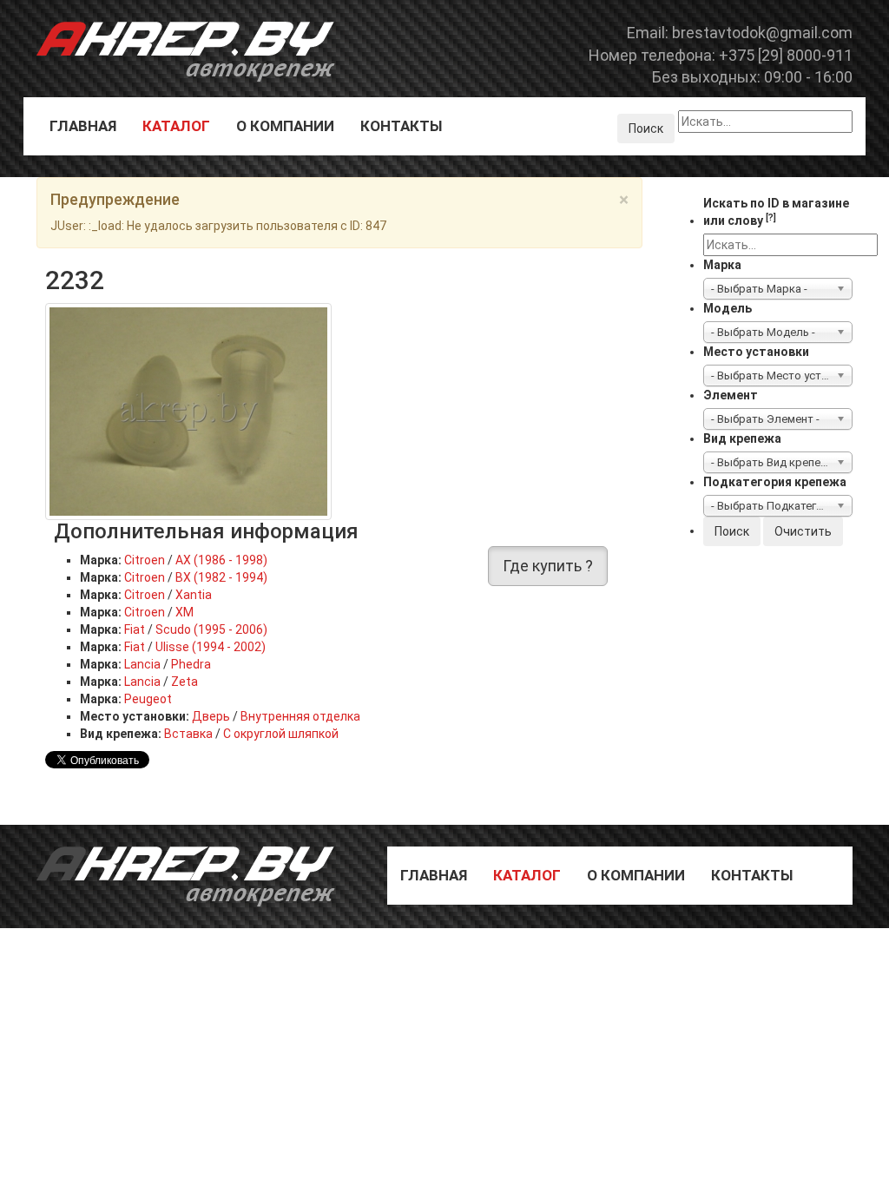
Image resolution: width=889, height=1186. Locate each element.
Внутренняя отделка (300, 716)
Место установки (756, 352)
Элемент (730, 395)
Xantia (193, 595)
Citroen (144, 560)
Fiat (134, 629)
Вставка (188, 734)
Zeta (184, 682)
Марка (722, 265)
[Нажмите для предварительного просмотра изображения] (188, 411)
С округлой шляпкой (281, 734)
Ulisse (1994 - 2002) (210, 647)
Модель (727, 308)
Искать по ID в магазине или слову (776, 211)
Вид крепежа (742, 438)
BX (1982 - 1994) (221, 577)
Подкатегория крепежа (774, 482)
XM (184, 612)
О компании (285, 126)
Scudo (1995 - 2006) (211, 629)
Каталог (176, 126)
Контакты (401, 126)
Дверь (211, 716)
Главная (82, 126)
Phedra (191, 664)
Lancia (142, 664)
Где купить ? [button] (548, 566)
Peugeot (148, 699)
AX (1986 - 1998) (221, 560)
